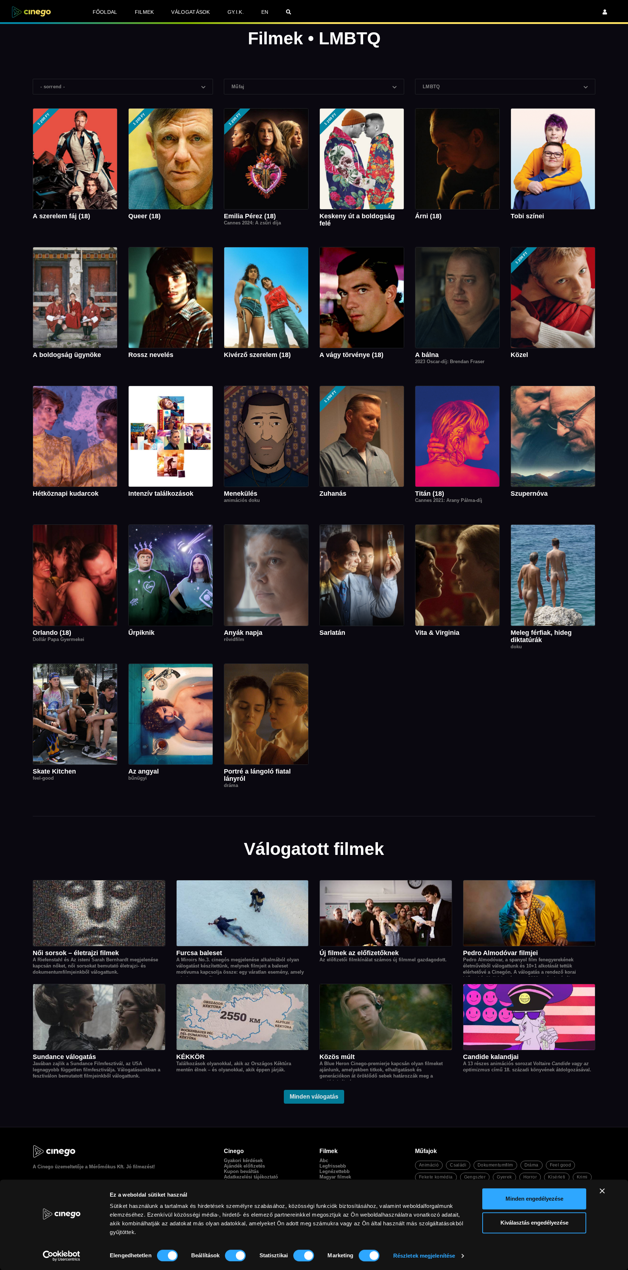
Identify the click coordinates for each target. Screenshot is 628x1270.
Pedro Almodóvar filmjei (500, 953)
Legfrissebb (332, 1166)
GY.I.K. (236, 12)
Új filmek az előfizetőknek (359, 953)
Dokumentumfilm (495, 1165)
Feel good (560, 1165)
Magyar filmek (335, 1177)
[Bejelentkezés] (605, 12)
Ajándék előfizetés (244, 1166)
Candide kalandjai (491, 1056)
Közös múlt (337, 1056)
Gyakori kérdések (243, 1160)
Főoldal (105, 12)
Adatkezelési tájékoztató (251, 1177)
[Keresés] (288, 12)
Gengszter (475, 1177)
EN (265, 12)
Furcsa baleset (199, 953)
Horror (530, 1177)
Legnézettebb (334, 1171)
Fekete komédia (436, 1177)
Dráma (531, 1165)
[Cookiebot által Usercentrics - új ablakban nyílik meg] (61, 1255)
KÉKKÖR (190, 1056)
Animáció (429, 1165)
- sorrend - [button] (52, 86)
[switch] (235, 1255)
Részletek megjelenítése (424, 1256)
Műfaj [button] (238, 86)
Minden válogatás (314, 1097)
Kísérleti (556, 1177)
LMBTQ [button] (431, 86)
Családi (458, 1165)
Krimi (582, 1177)
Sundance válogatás (64, 1056)
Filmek (144, 12)
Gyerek (504, 1177)
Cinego (45, 1166)
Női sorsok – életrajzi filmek (76, 953)
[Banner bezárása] (602, 1190)
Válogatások (190, 12)
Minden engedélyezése (534, 1199)
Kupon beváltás (241, 1171)
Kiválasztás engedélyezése (534, 1223)
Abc (323, 1160)
